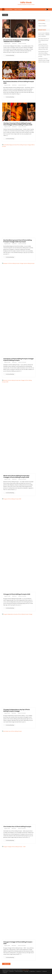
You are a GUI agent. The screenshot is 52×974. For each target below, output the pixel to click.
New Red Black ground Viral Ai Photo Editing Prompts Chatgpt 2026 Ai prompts (17, 241)
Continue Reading (10, 55)
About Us (5, 972)
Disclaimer (12, 971)
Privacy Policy (5, 971)
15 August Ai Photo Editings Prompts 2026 (16, 594)
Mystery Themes (26, 969)
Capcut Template (18, 9)
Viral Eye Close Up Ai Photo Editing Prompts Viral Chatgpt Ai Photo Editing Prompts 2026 (17, 124)
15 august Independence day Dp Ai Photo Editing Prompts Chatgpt (16, 710)
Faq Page (26, 971)
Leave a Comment (22, 43)
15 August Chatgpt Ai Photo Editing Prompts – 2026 (18, 942)
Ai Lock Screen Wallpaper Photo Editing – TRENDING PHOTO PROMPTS (16, 40)
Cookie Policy (32, 971)
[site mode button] (46, 9)
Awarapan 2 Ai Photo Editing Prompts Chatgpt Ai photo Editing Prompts (18, 359)
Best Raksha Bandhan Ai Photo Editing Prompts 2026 (18, 82)
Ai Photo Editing (8, 9)
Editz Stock (26, 2)
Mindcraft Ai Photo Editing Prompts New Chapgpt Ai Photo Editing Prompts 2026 (16, 476)
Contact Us (38, 971)
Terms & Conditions (19, 971)
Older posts (6, 964)
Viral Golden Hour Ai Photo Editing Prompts (17, 826)
